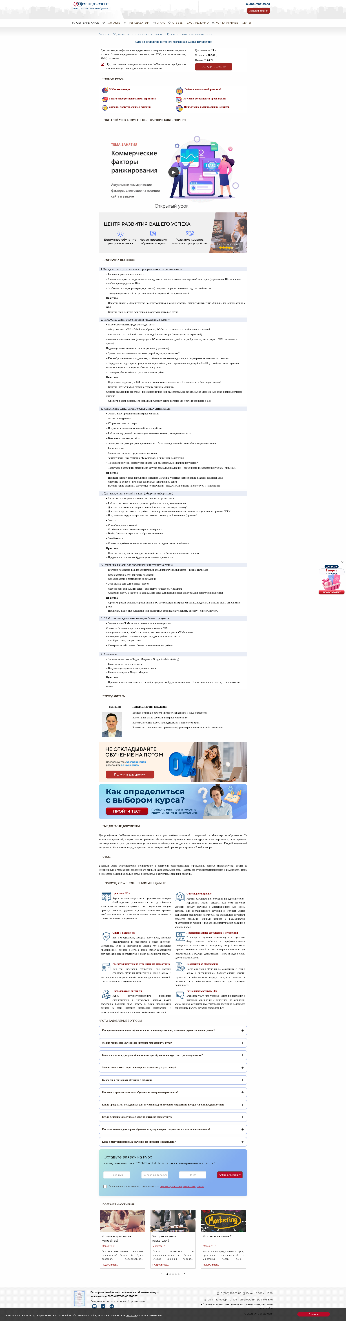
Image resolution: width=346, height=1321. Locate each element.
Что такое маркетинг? (217, 1236)
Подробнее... (110, 1264)
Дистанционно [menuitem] (198, 22)
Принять (313, 1314)
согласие (131, 1315)
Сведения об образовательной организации (117, 1301)
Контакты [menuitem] (113, 22)
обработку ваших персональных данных (182, 1186)
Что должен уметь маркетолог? (164, 1238)
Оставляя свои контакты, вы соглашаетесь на (156, 1186)
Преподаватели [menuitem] (139, 22)
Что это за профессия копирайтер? (116, 1238)
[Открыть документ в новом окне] (79, 1298)
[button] (184, 1273)
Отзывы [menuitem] (177, 22)
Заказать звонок (258, 10)
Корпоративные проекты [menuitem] (233, 22)
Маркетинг (108, 1245)
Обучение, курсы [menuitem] (87, 22)
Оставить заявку (213, 66)
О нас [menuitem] (161, 22)
